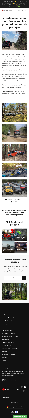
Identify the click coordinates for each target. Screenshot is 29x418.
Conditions (5, 315)
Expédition (5, 324)
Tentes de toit (5, 339)
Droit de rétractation (7, 321)
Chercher (4, 306)
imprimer (4, 312)
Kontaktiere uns (21, 416)
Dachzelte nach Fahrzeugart (9, 348)
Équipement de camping (9, 354)
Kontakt (5, 397)
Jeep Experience (10, 16)
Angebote (4, 357)
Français (13, 402)
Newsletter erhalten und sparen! (13, 367)
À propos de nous (7, 330)
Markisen (4, 351)
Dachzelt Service (6, 345)
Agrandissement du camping (10, 336)
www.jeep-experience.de (13, 87)
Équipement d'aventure (8, 333)
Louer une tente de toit (8, 342)
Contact (4, 309)
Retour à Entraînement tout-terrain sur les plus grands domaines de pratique (16, 212)
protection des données (8, 318)
